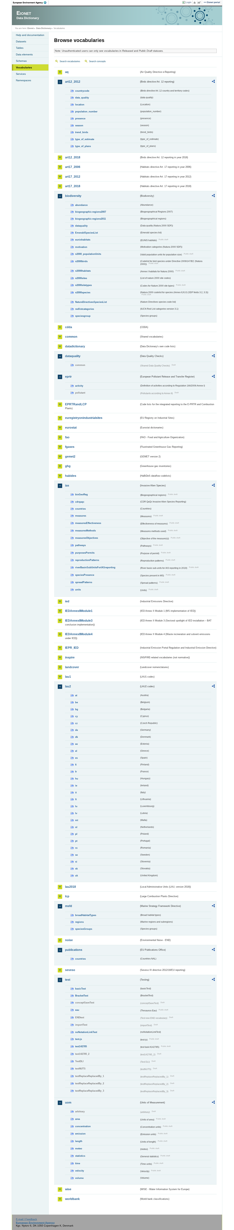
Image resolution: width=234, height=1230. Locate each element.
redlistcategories (84, 309)
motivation (81, 247)
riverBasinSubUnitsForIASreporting (95, 567)
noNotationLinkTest (86, 1032)
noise (69, 940)
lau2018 (70, 886)
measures (80, 515)
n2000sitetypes (83, 285)
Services (21, 73)
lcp (67, 896)
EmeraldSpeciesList (86, 232)
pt (76, 841)
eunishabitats (82, 239)
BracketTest (81, 995)
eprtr (68, 376)
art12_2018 (72, 157)
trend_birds (81, 132)
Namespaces (23, 80)
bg (76, 709)
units (78, 589)
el (76, 751)
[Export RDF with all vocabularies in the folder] (213, 82)
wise (68, 1189)
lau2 (68, 686)
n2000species (82, 292)
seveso (70, 970)
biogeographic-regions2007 (90, 211)
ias (67, 485)
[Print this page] (195, 2)
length (78, 1141)
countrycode (82, 90)
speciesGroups (83, 929)
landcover (72, 667)
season (79, 125)
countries (80, 508)
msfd (68, 906)
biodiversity (73, 195)
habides (70, 475)
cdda (68, 327)
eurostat (71, 427)
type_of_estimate (84, 139)
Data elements (24, 54)
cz (76, 723)
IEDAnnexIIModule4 (79, 634)
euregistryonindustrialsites (83, 417)
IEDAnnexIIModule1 (79, 610)
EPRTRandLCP (76, 404)
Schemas (21, 60)
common (71, 336)
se (76, 854)
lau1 (68, 676)
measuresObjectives (86, 538)
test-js (78, 1039)
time (77, 1163)
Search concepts (97, 61)
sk (76, 868)
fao (67, 437)
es (76, 758)
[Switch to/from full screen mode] (200, 2)
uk (76, 875)
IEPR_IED (72, 647)
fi (76, 764)
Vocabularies (24, 67)
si (76, 861)
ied (67, 601)
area (77, 1119)
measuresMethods (85, 530)
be (76, 702)
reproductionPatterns (87, 560)
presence (80, 118)
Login (188, 2)
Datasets (21, 41)
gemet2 (70, 456)
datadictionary (75, 346)
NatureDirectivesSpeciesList (91, 302)
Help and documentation (30, 35)
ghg (68, 466)
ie (76, 785)
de (76, 730)
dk (76, 737)
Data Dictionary (43, 28)
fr (76, 771)
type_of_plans (83, 146)
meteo (78, 1148)
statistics (80, 1155)
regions (79, 922)
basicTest (80, 988)
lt (76, 799)
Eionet (30, 28)
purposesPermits (85, 552)
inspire (70, 657)
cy (76, 716)
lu (76, 806)
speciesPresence (84, 575)
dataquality (81, 225)
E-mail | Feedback (26, 1219)
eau (77, 1010)
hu (76, 778)
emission (80, 1133)
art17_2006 (72, 166)
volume (79, 1178)
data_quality (82, 97)
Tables (19, 47)
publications (73, 949)
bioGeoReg (81, 494)
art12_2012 (72, 81)
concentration (83, 1126)
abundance (81, 205)
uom (68, 1102)
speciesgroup (82, 316)
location (79, 104)
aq (67, 72)
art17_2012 (72, 176)
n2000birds (81, 261)
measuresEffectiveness (88, 523)
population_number (86, 111)
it (76, 792)
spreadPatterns (83, 582)
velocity (79, 1170)
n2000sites (81, 278)
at (76, 695)
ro (76, 848)
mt (76, 820)
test (67, 979)
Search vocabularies (70, 61)
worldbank (72, 1198)
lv (76, 813)
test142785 (81, 1046)
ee (76, 744)
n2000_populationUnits (88, 254)
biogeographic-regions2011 (90, 218)
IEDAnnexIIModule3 (79, 620)
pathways (80, 545)
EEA (31, 2)
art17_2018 (72, 186)
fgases (69, 446)
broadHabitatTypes (85, 915)
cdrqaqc (79, 501)
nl (76, 827)
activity (79, 385)
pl (76, 834)
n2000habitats (83, 270)
